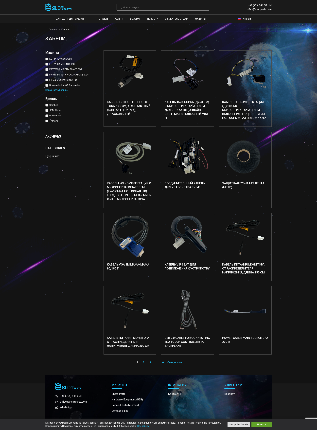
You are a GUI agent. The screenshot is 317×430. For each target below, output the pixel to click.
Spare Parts (118, 393)
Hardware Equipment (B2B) (127, 399)
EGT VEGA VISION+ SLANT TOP (65, 69)
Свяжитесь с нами (176, 19)
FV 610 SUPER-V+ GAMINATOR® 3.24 (68, 74)
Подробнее (143, 426)
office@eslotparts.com (259, 9)
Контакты (174, 393)
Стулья (103, 19)
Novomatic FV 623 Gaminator (64, 85)
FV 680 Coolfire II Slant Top (63, 80)
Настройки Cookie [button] (238, 424)
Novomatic (55, 115)
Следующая (174, 362)
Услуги (118, 19)
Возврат (135, 19)
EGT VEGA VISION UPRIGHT (63, 64)
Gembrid (53, 105)
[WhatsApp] (270, 5)
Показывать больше (56, 90)
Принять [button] (261, 424)
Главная (53, 29)
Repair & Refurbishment (125, 405)
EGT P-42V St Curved (60, 58)
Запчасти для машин (70, 19)
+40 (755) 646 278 (257, 5)
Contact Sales (120, 410)
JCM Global (55, 110)
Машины (200, 19)
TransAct (54, 121)
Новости (152, 19)
